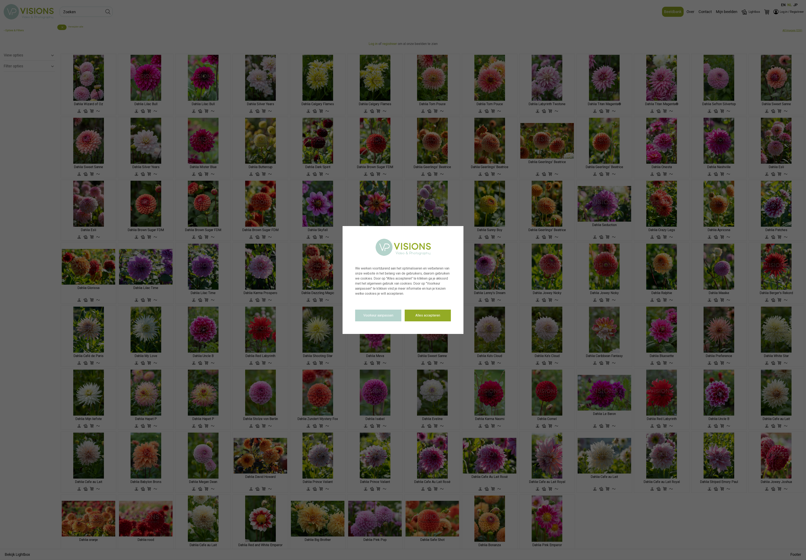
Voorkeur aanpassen (378, 315)
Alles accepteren (427, 315)
